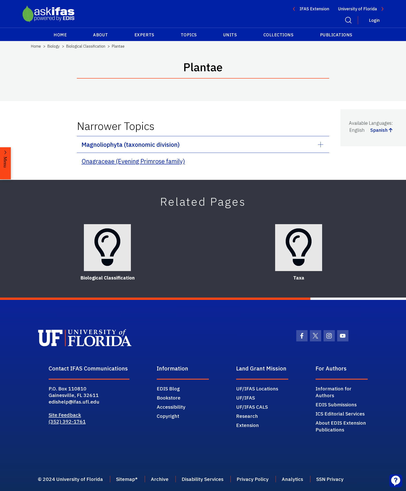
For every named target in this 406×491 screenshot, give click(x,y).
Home (60, 35)
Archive (159, 479)
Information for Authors (333, 392)
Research (247, 416)
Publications (336, 35)
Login (374, 20)
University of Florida (357, 8)
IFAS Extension (314, 8)
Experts (144, 35)
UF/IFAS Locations (257, 388)
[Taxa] (298, 247)
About (100, 35)
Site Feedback (65, 415)
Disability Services (202, 479)
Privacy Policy (253, 479)
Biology (53, 46)
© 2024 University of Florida (70, 479)
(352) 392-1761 (67, 421)
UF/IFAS (245, 397)
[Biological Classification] (107, 247)
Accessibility (171, 407)
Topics (189, 35)
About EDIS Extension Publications (341, 426)
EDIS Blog (168, 388)
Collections (278, 35)
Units (230, 35)
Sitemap (125, 479)
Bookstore (168, 397)
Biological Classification (85, 46)
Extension (247, 425)
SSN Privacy (330, 479)
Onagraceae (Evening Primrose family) (133, 161)
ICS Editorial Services (340, 413)
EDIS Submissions (336, 404)
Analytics (292, 479)
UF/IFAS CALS (252, 407)
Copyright (168, 416)
